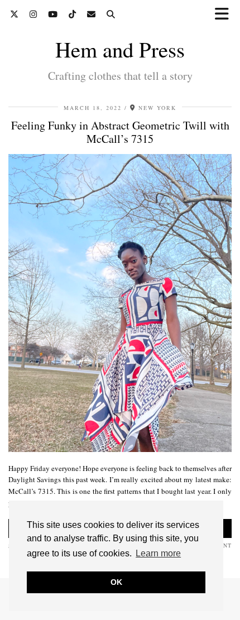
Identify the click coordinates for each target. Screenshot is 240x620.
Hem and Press (120, 49)
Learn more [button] (158, 553)
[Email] (91, 14)
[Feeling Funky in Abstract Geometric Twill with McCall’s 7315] (120, 449)
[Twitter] (14, 14)
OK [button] (116, 582)
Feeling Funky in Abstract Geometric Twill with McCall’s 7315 (120, 132)
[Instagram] (33, 14)
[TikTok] (72, 14)
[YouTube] (52, 14)
